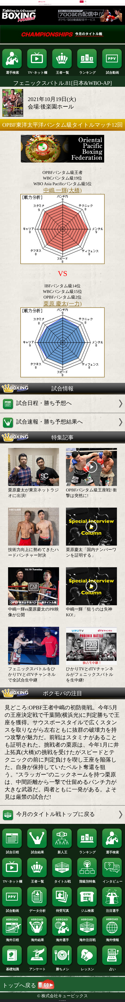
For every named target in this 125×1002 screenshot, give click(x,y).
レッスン (87, 969)
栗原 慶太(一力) (62, 304)
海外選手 (62, 940)
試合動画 (112, 72)
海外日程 (12, 940)
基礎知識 (12, 969)
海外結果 (37, 940)
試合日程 (12, 852)
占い (112, 969)
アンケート (37, 969)
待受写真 (62, 910)
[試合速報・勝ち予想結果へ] (62, 430)
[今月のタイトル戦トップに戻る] (62, 822)
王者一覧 (62, 72)
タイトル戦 (62, 881)
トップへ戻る (20, 985)
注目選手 (112, 911)
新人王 (62, 852)
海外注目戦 (87, 940)
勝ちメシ (62, 969)
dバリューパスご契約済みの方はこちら (45, 4)
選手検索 (12, 72)
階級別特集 (87, 881)
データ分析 (37, 911)
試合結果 (37, 852)
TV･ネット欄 (37, 72)
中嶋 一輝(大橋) (62, 190)
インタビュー (112, 881)
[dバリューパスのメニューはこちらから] (85, 2)
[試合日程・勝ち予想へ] (62, 411)
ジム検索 (87, 910)
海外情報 (112, 940)
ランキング (87, 72)
